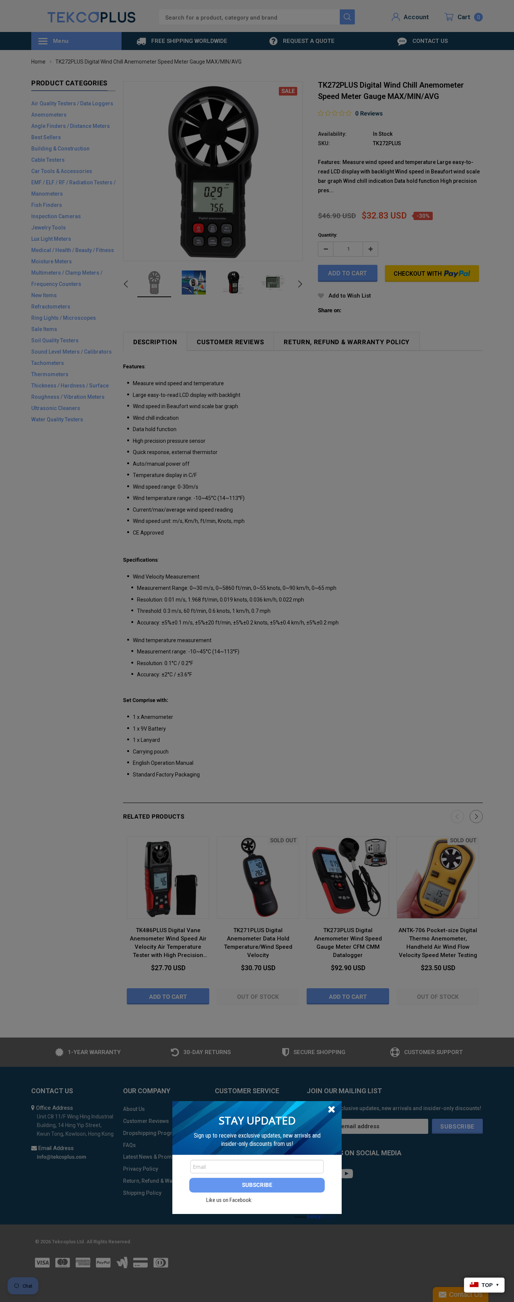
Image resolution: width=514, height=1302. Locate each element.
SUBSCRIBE (257, 1185)
